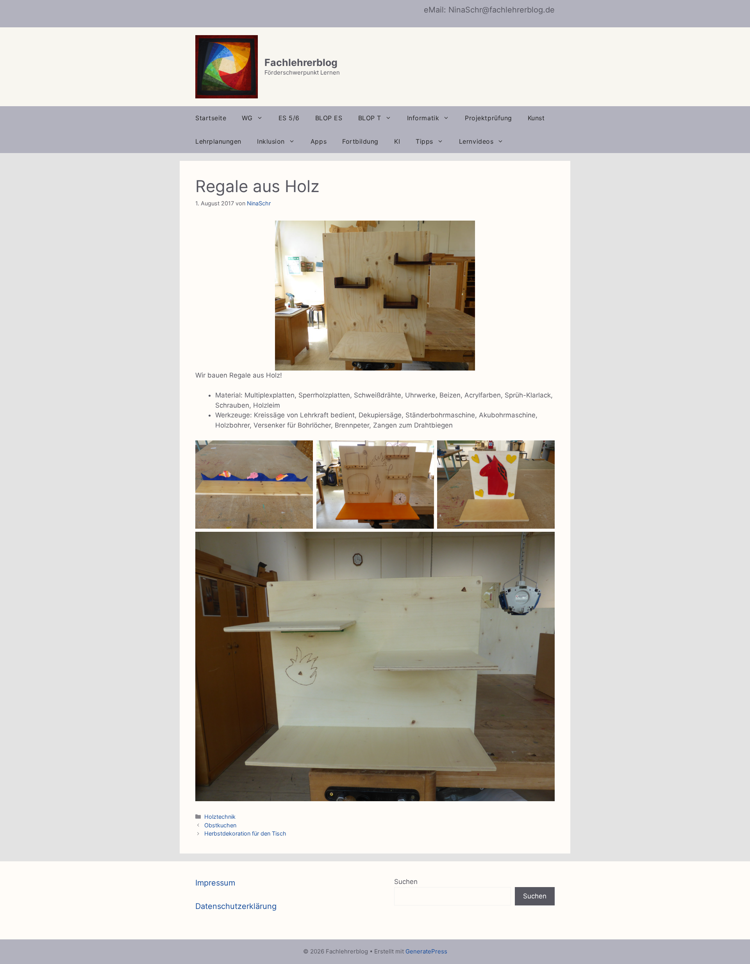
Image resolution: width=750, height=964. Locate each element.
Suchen (406, 882)
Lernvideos (476, 141)
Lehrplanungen (218, 141)
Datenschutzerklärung (236, 906)
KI (397, 141)
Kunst (536, 118)
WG (247, 118)
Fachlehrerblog (301, 62)
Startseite (210, 118)
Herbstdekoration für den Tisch (245, 833)
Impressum (215, 882)
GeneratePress (426, 951)
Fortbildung (360, 141)
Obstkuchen (220, 825)
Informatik (423, 118)
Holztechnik (220, 816)
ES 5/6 (289, 118)
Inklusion (271, 141)
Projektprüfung (488, 118)
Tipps (424, 141)
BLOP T (369, 118)
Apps (319, 141)
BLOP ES (329, 118)
